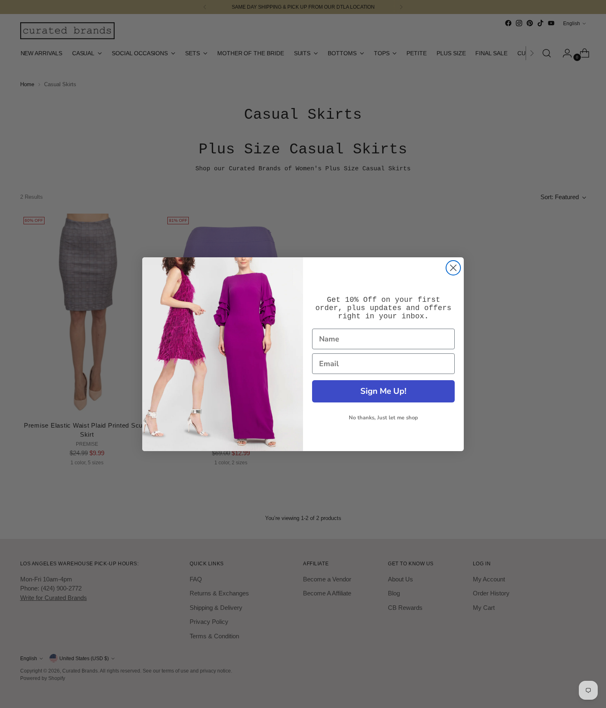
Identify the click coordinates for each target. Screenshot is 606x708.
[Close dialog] (453, 268)
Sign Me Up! (383, 391)
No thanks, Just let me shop (383, 417)
